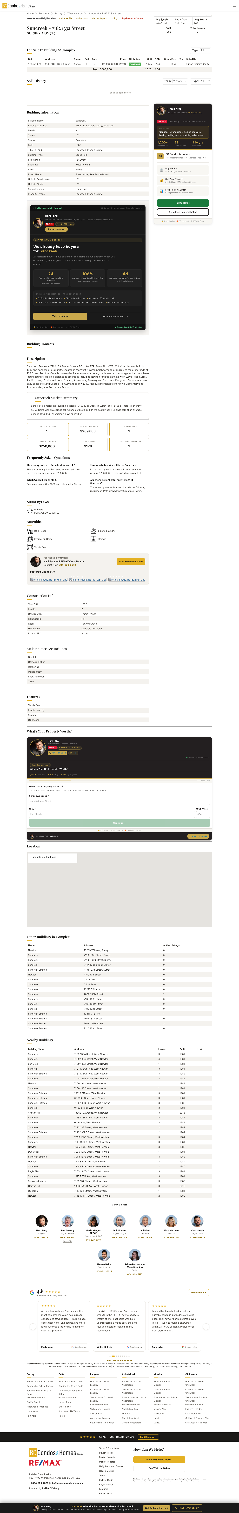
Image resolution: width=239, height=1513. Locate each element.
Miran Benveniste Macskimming (135, 1266)
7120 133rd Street (93, 1028)
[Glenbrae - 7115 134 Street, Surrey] (199, 1190)
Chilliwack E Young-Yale (197, 1418)
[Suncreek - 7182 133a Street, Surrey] (199, 1054)
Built (168, 28)
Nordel (62, 1415)
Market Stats (81, 18)
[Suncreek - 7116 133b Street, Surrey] (199, 1117)
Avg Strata (200, 19)
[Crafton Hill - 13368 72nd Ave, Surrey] (199, 1186)
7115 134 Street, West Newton (90, 1190)
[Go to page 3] (115, 1356)
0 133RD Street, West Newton (90, 1098)
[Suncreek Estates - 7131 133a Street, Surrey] (199, 1073)
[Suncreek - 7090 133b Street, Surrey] (199, 1137)
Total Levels (197, 28)
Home (30, 13)
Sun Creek (33, 1063)
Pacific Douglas (34, 1402)
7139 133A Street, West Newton (91, 1059)
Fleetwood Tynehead (37, 1406)
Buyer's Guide (106, 1484)
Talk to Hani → (60, 316)
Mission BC (159, 1413)
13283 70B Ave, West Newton (90, 1161)
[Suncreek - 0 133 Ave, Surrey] (199, 1122)
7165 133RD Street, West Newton (92, 1102)
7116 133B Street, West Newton (91, 1117)
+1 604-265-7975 (38, 1483)
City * (32, 808)
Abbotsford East (130, 1409)
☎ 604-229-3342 (56, 229)
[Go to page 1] (110, 1356)
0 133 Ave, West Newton (87, 1122)
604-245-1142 (119, 1237)
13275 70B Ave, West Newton (90, 1176)
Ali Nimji (145, 1230)
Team (102, 1475)
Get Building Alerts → (156, 1508)
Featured (103, 1489)
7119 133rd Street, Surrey (97, 960)
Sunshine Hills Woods (69, 1411)
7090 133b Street (93, 994)
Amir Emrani (119, 1230)
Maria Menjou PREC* (93, 1232)
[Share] (209, 13)
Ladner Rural (65, 1402)
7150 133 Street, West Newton (90, 1083)
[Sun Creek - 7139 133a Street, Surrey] (199, 1063)
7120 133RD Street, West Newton (92, 1132)
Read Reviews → (148, 1437)
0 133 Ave (89, 979)
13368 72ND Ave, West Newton (91, 1186)
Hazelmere (32, 1411)
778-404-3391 (171, 1237)
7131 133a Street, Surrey (97, 969)
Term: (168, 81)
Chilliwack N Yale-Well (196, 1422)
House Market (106, 1471)
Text (74, 753)
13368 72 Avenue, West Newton (91, 1112)
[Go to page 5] (120, 1356)
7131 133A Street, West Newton (91, 1068)
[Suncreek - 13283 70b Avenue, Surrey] (199, 1166)
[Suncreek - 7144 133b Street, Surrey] (199, 1078)
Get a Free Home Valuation (183, 212)
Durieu (157, 1422)
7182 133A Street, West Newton (91, 1054)
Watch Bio (67, 1241)
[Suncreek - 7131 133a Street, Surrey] (199, 1068)
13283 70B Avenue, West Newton (92, 1166)
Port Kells (31, 1415)
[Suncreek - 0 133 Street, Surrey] (199, 1107)
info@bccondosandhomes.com (66, 1483)
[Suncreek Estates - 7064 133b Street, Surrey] (199, 1156)
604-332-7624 (104, 1271)
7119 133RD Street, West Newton (92, 1142)
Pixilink (45, 1488)
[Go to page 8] (126, 1356)
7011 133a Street (93, 1018)
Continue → (119, 822)
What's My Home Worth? (159, 1459)
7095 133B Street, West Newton (91, 1146)
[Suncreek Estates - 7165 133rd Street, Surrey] (199, 1102)
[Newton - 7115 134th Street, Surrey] (199, 1195)
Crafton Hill (34, 1112)
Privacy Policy (106, 1452)
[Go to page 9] (129, 1356)
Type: (195, 50)
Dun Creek (33, 1151)
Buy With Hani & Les (159, 1468)
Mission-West (160, 1409)
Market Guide (65, 18)
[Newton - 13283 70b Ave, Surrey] (199, 1161)
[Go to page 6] (122, 1356)
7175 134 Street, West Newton (90, 1181)
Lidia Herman (171, 1230)
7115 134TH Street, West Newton (92, 1195)
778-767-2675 (93, 1240)
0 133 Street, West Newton (88, 1107)
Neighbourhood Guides (111, 1466)
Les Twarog (67, 1230)
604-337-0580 (145, 1237)
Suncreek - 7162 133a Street (104, 13)
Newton (32, 950)
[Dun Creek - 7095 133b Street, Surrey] (199, 1151)
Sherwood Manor (37, 1181)
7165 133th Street (93, 1003)
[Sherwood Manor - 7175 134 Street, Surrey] (199, 1181)
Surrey (58, 13)
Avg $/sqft (161, 19)
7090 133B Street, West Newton (91, 1137)
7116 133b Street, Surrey (97, 955)
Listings (115, 18)
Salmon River (96, 1413)
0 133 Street (90, 984)
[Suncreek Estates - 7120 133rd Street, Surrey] (199, 1132)
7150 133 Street (92, 974)
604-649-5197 (134, 1274)
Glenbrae (33, 1190)
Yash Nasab (197, 1230)
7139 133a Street (93, 999)
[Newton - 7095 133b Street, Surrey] (199, 1146)
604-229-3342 (67, 564)
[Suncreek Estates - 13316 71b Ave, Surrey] (199, 1093)
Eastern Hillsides (193, 1409)
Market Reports (99, 18)
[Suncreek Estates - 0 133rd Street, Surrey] (199, 1098)
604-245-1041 (67, 1237)
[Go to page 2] (112, 1356)
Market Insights (107, 1457)
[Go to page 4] (118, 1356)
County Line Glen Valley (102, 1422)
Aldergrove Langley (100, 1418)
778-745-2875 (197, 1237)
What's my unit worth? (115, 316)
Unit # (202, 808)
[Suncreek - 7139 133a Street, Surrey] (199, 1059)
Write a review (198, 1292)
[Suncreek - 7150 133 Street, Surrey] (199, 1088)
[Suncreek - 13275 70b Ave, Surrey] (199, 1176)
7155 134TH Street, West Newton (92, 1171)
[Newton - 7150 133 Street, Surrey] (199, 1083)
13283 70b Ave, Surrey (96, 950)
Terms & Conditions (109, 1448)
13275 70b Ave (92, 989)
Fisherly (55, 1488)
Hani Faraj (41, 1230)
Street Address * (39, 795)
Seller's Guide (106, 1480)
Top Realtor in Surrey (132, 18)
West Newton (75, 13)
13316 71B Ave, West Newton (90, 1093)
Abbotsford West (130, 1418)
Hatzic (157, 1418)
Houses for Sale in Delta (71, 1381)
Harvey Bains (104, 1264)
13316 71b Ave (92, 1013)
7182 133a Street (93, 1008)
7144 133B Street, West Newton (91, 1078)
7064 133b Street (93, 1023)
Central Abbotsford (131, 1422)
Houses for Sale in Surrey (40, 1381)
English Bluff (65, 1406)
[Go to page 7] (124, 1356)
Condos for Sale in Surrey (40, 1386)
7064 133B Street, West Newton (91, 1156)
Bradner (126, 1413)
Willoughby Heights (100, 1409)
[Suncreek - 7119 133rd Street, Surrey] (199, 1142)
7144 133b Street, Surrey (97, 964)
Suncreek (33, 955)
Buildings (44, 13)
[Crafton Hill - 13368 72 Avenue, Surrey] (199, 1112)
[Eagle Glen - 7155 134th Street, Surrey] (199, 1171)
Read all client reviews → (119, 1360)
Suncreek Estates (37, 969)
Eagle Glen (33, 1171)
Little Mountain (193, 1413)
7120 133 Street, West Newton (90, 1127)
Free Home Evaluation (131, 561)
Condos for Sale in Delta (71, 1386)
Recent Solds (106, 1493)
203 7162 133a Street (57, 64)
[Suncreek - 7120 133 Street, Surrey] (199, 1127)
